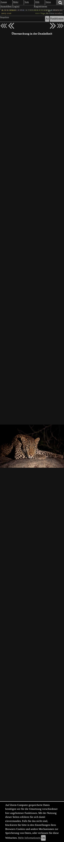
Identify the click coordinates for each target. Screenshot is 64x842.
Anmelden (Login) (9, 6)
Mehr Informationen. (29, 837)
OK (43, 837)
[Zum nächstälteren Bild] (60, 26)
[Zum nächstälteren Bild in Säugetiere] (53, 26)
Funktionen (57, 19)
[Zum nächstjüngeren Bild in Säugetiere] (11, 26)
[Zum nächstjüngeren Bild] (3, 26)
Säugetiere (4, 17)
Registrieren (40, 6)
